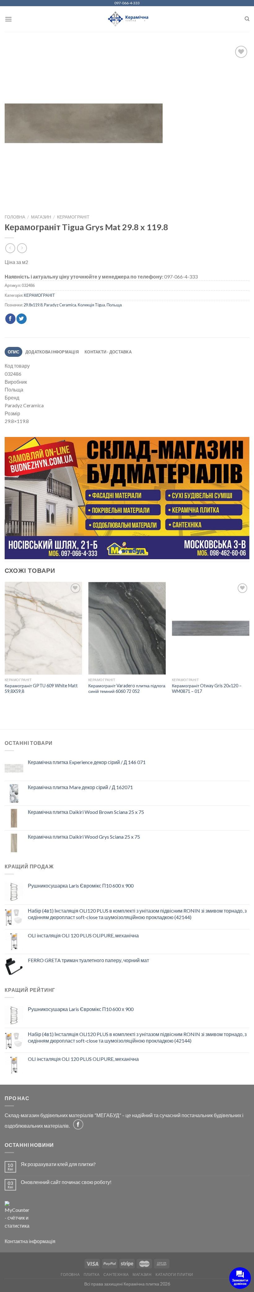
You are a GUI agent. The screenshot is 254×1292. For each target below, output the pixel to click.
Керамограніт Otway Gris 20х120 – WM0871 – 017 (207, 689)
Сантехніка (116, 1275)
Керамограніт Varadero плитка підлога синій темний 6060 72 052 (126, 689)
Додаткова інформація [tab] (52, 351)
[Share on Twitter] (21, 318)
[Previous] (17, 498)
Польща (114, 304)
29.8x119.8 (33, 304)
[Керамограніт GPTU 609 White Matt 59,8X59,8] (43, 629)
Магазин (41, 216)
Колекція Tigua (91, 304)
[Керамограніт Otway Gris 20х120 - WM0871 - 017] (210, 629)
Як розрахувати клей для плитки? (58, 1165)
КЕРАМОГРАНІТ (73, 216)
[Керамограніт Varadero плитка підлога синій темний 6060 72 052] (127, 629)
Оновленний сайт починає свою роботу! (66, 1183)
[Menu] (8, 19)
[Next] (236, 498)
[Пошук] (247, 19)
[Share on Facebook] (10, 318)
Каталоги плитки (174, 1275)
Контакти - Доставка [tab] (108, 351)
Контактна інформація (30, 1242)
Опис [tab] (14, 351)
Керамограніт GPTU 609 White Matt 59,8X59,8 (41, 689)
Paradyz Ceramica (60, 304)
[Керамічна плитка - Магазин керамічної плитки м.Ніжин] (127, 19)
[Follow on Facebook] (78, 1125)
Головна (15, 216)
